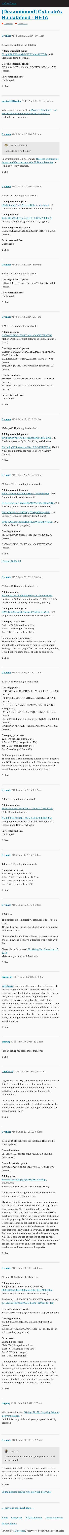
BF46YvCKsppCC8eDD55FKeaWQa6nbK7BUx (27, 521)
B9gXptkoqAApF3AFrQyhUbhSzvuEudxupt (25, 205)
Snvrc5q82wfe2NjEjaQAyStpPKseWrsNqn (24, 1179)
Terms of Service (54, 1517)
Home (5, 1517)
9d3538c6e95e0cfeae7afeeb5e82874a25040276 (27, 218)
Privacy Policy (9, 1523)
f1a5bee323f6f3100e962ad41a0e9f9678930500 (27, 335)
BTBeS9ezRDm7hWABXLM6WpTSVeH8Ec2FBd (28, 503)
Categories (16, 1517)
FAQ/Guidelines (33, 1517)
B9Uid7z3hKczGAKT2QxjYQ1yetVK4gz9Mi (26, 512)
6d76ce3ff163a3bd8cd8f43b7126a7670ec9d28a (27, 595)
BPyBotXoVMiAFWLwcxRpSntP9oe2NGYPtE (26, 437)
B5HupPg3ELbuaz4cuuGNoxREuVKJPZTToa (26, 447)
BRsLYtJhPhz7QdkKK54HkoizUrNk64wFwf (25, 493)
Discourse (20, 1530)
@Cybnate (7, 986)
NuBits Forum (9, 3)
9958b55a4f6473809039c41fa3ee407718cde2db (27, 808)
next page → (27, 1508)
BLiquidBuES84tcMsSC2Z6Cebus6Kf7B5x (24, 54)
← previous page (11, 1508)
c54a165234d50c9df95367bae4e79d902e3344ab (27, 1302)
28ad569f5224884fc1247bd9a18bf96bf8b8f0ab (27, 818)
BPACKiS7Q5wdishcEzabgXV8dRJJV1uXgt (25, 612)
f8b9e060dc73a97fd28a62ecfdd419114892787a (27, 1290)
